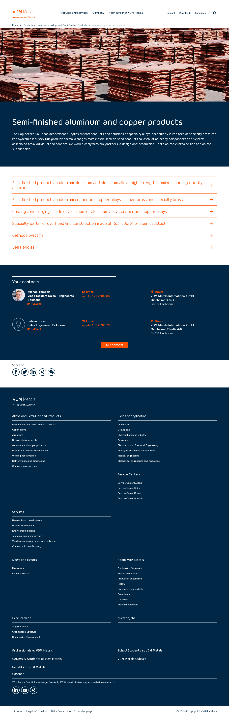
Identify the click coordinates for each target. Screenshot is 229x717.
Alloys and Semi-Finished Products (69, 25)
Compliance (124, 594)
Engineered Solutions (23, 530)
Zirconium (17, 435)
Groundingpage (83, 711)
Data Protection (61, 711)
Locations (123, 599)
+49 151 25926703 (98, 325)
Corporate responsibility (130, 589)
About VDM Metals (131, 560)
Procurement (21, 618)
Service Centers (129, 474)
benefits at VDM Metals (28, 667)
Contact (170, 12)
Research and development (27, 520)
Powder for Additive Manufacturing (30, 450)
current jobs (126, 618)
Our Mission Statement (130, 568)
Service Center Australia (131, 498)
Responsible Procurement (26, 637)
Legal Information (37, 711)
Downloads (185, 12)
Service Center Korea (129, 493)
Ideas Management (128, 604)
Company (98, 12)
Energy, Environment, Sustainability (136, 450)
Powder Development (23, 525)
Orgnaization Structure (24, 631)
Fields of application (132, 416)
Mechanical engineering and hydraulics (139, 461)
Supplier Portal (20, 626)
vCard (36, 304)
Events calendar (21, 573)
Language (200, 12)
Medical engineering (128, 455)
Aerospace (123, 440)
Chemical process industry (132, 435)
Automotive (124, 424)
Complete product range (25, 466)
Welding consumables (24, 455)
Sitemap (18, 711)
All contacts (114, 345)
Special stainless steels (24, 440)
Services (18, 512)
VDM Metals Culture (132, 659)
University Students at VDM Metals (37, 659)
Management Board (128, 573)
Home (15, 25)
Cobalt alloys (19, 429)
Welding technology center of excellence (34, 541)
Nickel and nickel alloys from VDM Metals (34, 424)
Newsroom (18, 568)
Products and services (74, 12)
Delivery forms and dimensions (28, 461)
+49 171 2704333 (98, 296)
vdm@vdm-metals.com (103, 682)
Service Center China (129, 488)
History (121, 583)
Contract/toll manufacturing (26, 546)
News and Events (24, 560)
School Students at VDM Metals (140, 650)
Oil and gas (124, 429)
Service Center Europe (130, 482)
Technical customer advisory (27, 536)
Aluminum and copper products (29, 445)
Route (159, 292)
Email (90, 292)
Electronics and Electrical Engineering (138, 445)
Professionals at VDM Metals (32, 650)
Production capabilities (130, 578)
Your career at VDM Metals (126, 12)
